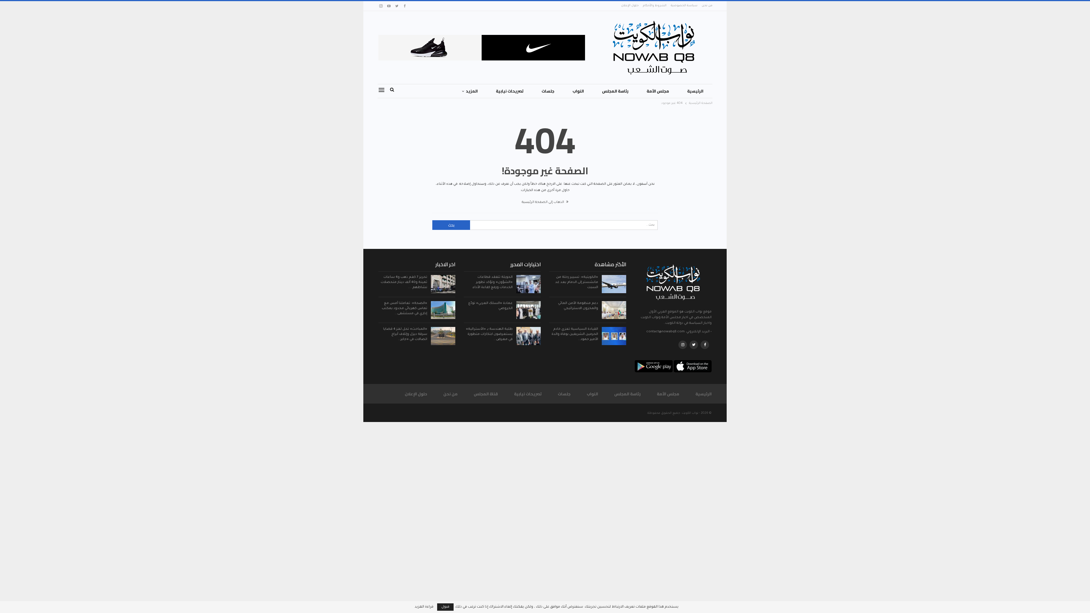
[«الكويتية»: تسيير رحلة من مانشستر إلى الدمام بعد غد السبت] (614, 284)
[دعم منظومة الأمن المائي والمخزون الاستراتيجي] (614, 310)
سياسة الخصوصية (684, 5)
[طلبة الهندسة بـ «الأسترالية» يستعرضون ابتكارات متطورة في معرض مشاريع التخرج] (528, 336)
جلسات (548, 91)
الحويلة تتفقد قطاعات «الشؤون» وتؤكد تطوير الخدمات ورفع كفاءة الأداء (493, 282)
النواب (578, 91)
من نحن (707, 5)
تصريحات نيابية (509, 91)
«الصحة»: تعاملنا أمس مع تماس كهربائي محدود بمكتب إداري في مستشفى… (404, 309)
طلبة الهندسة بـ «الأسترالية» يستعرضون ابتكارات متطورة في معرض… (489, 334)
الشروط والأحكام (654, 5)
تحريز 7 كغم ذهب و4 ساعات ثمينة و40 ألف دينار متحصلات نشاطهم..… (404, 282)
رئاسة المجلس (615, 91)
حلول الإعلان (630, 5)
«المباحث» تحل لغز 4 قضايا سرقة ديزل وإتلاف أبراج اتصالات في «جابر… (405, 334)
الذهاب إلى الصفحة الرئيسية (543, 202)
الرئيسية (695, 91)
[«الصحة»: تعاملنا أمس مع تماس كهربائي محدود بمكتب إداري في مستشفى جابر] (443, 310)
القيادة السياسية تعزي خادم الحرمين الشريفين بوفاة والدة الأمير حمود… (575, 334)
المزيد (472, 91)
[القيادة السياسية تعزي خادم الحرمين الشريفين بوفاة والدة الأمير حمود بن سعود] (614, 336)
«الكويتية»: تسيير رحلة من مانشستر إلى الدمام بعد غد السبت (576, 282)
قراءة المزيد (424, 607)
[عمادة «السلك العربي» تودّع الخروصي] (528, 310)
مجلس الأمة (658, 91)
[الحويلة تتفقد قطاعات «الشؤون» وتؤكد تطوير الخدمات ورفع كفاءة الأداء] (528, 284)
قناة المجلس (486, 394)
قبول (445, 607)
